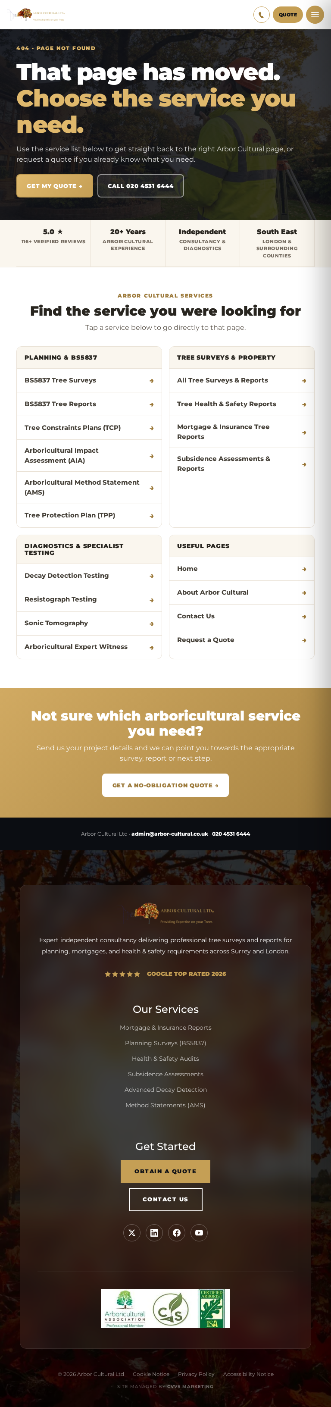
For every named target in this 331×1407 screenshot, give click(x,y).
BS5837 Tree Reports (60, 404)
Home (187, 569)
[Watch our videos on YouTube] (199, 1232)
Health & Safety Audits (165, 1058)
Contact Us (196, 616)
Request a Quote (205, 640)
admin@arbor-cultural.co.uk (169, 833)
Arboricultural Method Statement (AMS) (82, 487)
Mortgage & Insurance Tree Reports (223, 432)
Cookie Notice (151, 1374)
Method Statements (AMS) (165, 1105)
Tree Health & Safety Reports (226, 404)
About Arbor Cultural (213, 592)
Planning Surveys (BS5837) (165, 1043)
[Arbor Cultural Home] (36, 14)
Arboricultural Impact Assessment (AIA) (62, 455)
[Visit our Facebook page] (176, 1232)
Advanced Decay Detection (166, 1089)
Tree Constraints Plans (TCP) (73, 428)
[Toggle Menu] (315, 15)
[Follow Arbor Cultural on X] (132, 1232)
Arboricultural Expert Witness (76, 647)
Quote (288, 15)
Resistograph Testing (61, 599)
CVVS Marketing (190, 1386)
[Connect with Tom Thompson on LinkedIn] (154, 1232)
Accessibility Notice (248, 1374)
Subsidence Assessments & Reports (223, 464)
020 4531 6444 (231, 833)
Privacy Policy (196, 1374)
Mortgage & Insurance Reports (166, 1027)
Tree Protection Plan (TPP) (70, 515)
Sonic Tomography (56, 623)
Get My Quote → (54, 185)
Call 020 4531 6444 (141, 185)
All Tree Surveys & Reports (222, 380)
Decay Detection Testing (67, 576)
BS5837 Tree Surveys (60, 380)
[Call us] (261, 14)
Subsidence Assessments (165, 1074)
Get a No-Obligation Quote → (165, 785)
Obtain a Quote (165, 1171)
